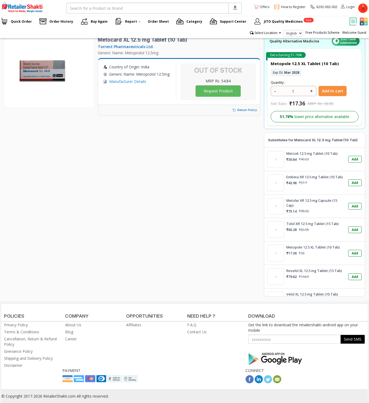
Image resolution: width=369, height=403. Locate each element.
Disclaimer (13, 365)
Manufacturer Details (127, 81)
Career (71, 338)
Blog (69, 331)
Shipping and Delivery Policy (28, 358)
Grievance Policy (18, 351)
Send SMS (352, 339)
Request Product (218, 90)
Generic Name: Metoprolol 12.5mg (128, 52)
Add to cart (332, 91)
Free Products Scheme (323, 32)
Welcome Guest (354, 32)
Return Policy (247, 110)
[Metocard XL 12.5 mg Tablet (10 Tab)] (42, 102)
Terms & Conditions (21, 331)
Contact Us (197, 331)
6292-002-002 (326, 7)
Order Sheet (158, 21)
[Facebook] (250, 381)
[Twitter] (268, 381)
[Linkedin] (259, 381)
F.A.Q (191, 324)
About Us (73, 324)
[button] (363, 17)
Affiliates (133, 324)
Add (355, 159)
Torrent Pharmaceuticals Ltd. (126, 46)
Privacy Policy (16, 324)
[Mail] (277, 381)
